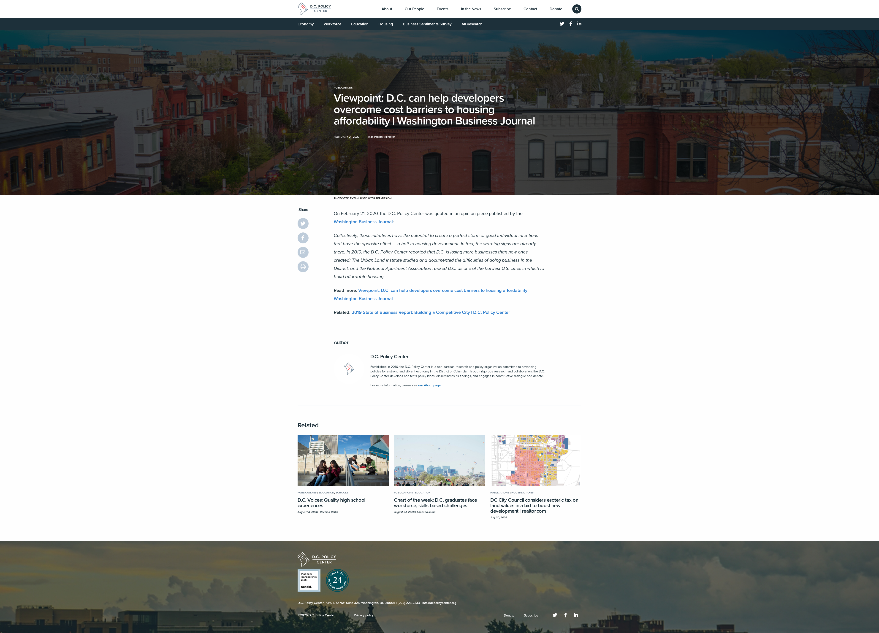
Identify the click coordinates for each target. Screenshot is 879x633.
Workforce (332, 24)
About (387, 9)
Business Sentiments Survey (427, 24)
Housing (385, 24)
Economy (306, 24)
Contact (530, 9)
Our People (414, 9)
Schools (342, 492)
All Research (472, 24)
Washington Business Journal (363, 222)
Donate (556, 9)
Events (442, 9)
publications (343, 87)
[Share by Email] (303, 252)
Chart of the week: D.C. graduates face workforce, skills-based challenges (435, 503)
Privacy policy (364, 615)
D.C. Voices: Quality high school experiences (331, 503)
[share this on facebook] (303, 237)
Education (360, 24)
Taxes (529, 492)
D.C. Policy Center (389, 357)
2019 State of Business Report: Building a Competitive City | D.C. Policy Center (431, 312)
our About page (429, 385)
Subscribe (502, 9)
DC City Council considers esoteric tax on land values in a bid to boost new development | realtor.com (534, 505)
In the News (471, 9)
